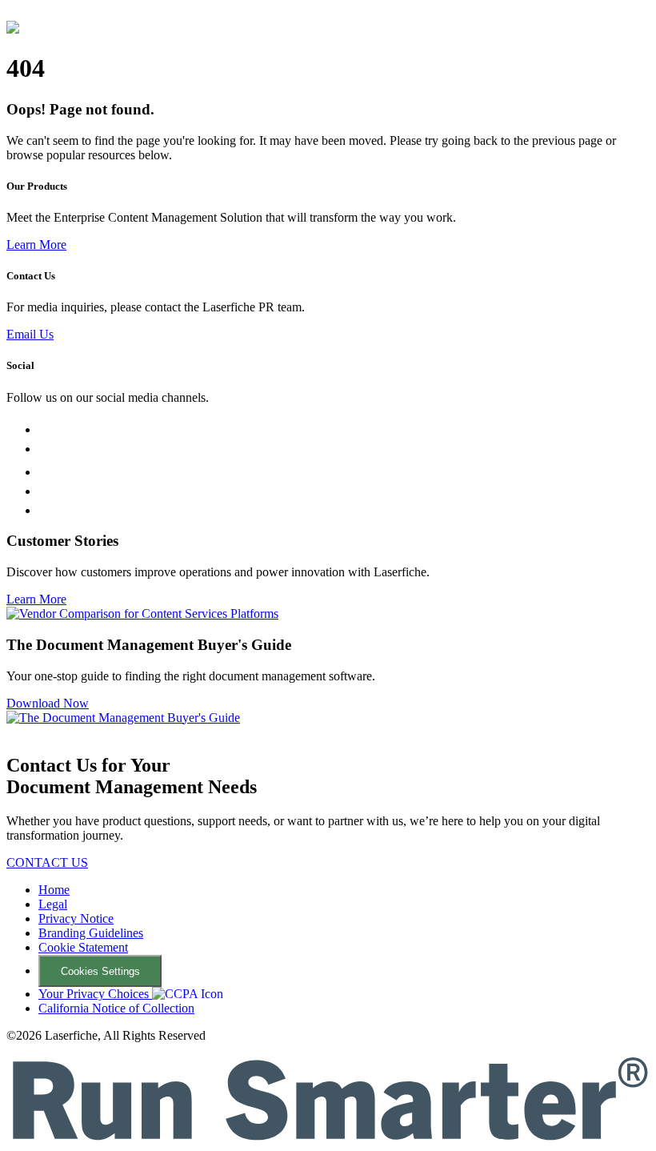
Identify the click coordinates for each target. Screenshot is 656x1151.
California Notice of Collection (116, 1008)
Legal (52, 904)
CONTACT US (47, 862)
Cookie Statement (83, 947)
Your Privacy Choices (95, 994)
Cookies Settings (100, 971)
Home (54, 889)
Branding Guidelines (90, 933)
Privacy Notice (76, 918)
